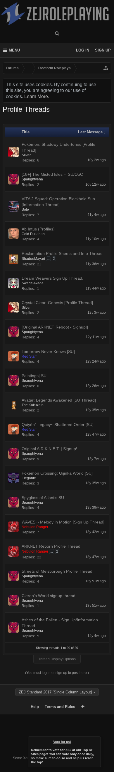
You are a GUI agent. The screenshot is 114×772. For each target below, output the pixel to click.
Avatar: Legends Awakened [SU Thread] (59, 400)
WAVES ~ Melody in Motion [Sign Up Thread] (63, 522)
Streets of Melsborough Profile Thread (57, 571)
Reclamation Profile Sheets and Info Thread (62, 253)
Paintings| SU (34, 375)
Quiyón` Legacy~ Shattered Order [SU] (58, 424)
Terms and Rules (60, 706)
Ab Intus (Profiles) (38, 229)
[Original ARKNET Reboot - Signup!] (55, 327)
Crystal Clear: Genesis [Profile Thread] (57, 302)
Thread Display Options (57, 659)
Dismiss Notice (96, 740)
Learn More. (36, 96)
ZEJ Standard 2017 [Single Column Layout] (55, 692)
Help (35, 706)
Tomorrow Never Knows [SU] (48, 351)
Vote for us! (62, 741)
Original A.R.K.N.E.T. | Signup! (49, 448)
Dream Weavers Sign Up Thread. (52, 278)
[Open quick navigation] (106, 68)
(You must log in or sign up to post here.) (57, 673)
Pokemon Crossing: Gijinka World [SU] (57, 473)
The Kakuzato (33, 405)
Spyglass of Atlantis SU (43, 497)
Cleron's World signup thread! (49, 595)
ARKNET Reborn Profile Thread (51, 546)
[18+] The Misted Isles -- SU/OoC (52, 174)
